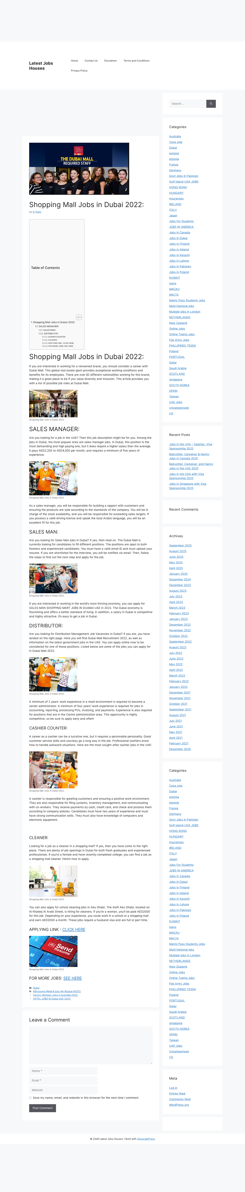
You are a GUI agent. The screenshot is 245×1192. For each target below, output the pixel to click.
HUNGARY (176, 193)
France (173, 164)
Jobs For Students (181, 221)
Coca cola (175, 142)
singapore (175, 379)
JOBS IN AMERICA (181, 227)
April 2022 (176, 670)
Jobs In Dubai (178, 238)
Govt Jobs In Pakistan (183, 176)
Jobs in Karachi (179, 255)
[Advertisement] (100, 1167)
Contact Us (91, 60)
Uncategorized (179, 407)
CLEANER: (52, 340)
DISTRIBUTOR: (51, 333)
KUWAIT (174, 277)
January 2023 (178, 619)
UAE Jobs (175, 402)
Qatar (173, 362)
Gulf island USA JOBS (183, 181)
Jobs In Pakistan (180, 266)
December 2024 (180, 579)
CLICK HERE (73, 929)
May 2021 (175, 732)
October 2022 (178, 636)
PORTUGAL (177, 357)
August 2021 (177, 715)
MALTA (174, 294)
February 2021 (178, 743)
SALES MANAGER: (49, 326)
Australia (175, 136)
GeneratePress (146, 1138)
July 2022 (175, 653)
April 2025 (176, 568)
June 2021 (176, 726)
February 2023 (179, 613)
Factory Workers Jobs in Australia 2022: (55, 995)
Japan (173, 215)
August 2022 (177, 647)
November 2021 (179, 698)
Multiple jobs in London (184, 311)
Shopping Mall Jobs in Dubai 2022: (54, 322)
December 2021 (179, 692)
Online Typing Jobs (182, 334)
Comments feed (180, 1099)
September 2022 (180, 641)
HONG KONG (178, 187)
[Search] (211, 104)
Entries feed (177, 1093)
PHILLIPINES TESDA (182, 345)
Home (74, 60)
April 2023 (176, 602)
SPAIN (173, 391)
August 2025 (177, 551)
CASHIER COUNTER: (57, 337)
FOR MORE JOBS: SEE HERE (60, 346)
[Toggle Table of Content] (77, 317)
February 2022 (179, 681)
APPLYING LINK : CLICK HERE (61, 343)
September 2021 (180, 709)
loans (172, 283)
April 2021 (175, 737)
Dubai (36, 987)
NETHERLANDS (179, 317)
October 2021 (178, 704)
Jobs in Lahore (179, 260)
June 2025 (176, 556)
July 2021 (175, 720)
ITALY (173, 210)
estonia (174, 153)
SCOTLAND (177, 374)
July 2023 (175, 596)
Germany (175, 170)
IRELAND (175, 204)
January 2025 (178, 573)
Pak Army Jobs (179, 340)
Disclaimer (110, 60)
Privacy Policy (79, 70)
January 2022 (178, 687)
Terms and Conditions (137, 60)
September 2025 (180, 545)
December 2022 (180, 624)
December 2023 (180, 585)
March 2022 (177, 675)
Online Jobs (177, 328)
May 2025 (175, 562)
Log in (173, 1088)
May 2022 (175, 664)
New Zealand (178, 323)
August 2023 (177, 590)
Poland (173, 351)
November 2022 (180, 630)
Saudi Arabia (177, 368)
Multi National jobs (181, 306)
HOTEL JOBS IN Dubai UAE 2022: (52, 998)
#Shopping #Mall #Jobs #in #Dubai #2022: (57, 991)
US (171, 413)
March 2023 (177, 607)
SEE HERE (72, 978)
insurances (176, 198)
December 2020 (180, 749)
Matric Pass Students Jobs (187, 300)
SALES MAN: (49, 330)
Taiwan (174, 396)
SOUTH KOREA (179, 385)
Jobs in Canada (179, 232)
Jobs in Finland (179, 243)
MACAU (174, 289)
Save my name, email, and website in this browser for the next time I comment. (86, 1097)
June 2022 (176, 658)
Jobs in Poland (179, 272)
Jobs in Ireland (179, 249)
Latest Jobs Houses (41, 66)
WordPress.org (179, 1105)
